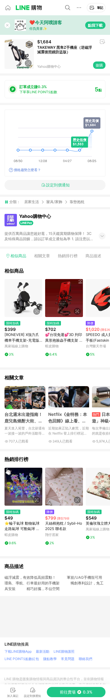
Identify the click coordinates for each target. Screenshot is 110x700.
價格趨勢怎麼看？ (27, 170)
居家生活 (31, 201)
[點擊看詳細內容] (23, 298)
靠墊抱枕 (77, 202)
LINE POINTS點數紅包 (22, 659)
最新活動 (42, 651)
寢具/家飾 (54, 201)
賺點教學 (50, 659)
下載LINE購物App (18, 651)
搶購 (99, 65)
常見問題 (67, 659)
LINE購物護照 (64, 651)
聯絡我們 (85, 659)
